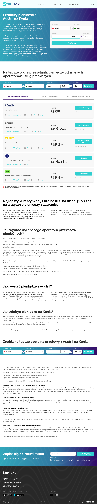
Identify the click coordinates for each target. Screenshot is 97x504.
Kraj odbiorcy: (78, 24)
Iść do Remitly (84, 108)
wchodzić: (86, 33)
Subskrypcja (85, 454)
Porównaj (72, 43)
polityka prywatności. (85, 460)
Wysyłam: (54, 33)
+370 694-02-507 (10, 479)
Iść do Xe (83, 158)
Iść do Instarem (83, 125)
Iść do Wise (84, 174)
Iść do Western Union (83, 141)
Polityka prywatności (8, 501)
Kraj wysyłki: (55, 24)
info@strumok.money (12, 482)
